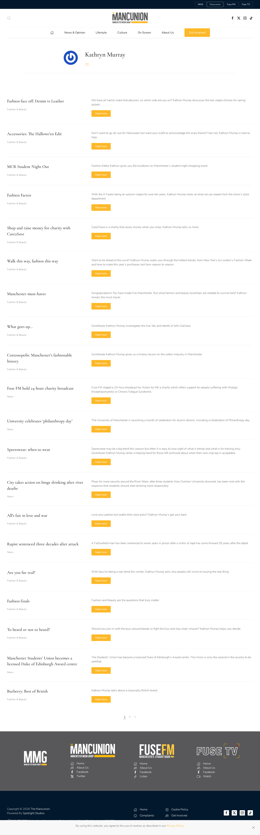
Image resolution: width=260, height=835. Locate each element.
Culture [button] (122, 33)
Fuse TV (246, 4)
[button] (9, 18)
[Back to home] (130, 18)
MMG (200, 4)
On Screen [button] (144, 33)
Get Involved (197, 33)
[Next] (135, 717)
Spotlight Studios (34, 813)
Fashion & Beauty (17, 109)
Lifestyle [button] (101, 33)
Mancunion (215, 4)
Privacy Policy (175, 826)
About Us (168, 33)
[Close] (253, 827)
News (10, 396)
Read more (101, 113)
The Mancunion (40, 809)
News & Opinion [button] (74, 33)
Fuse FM (231, 4)
